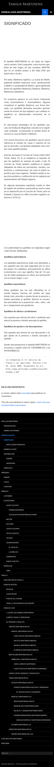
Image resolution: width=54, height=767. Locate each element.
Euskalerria (9, 501)
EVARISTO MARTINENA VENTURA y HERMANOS (31, 687)
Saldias (9, 538)
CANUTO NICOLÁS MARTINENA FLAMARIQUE (30, 669)
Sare (8, 571)
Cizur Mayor (11, 594)
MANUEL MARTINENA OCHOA (22, 631)
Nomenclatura (10, 449)
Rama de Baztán (10, 585)
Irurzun (9, 589)
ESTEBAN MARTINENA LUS (21, 725)
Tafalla (4, 575)
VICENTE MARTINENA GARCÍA (22, 683)
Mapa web (5, 743)
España (9, 459)
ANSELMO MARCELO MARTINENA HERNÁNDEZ (33, 720)
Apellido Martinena (9, 421)
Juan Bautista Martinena (11, 739)
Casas (6, 482)
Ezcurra (10, 524)
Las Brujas (13, 552)
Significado (9, 440)
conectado (26, 393)
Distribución (9, 454)
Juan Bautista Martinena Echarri (23, 515)
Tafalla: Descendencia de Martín (20, 603)
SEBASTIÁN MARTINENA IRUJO (20, 729)
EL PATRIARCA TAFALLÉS (15, 622)
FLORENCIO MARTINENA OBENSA (26, 650)
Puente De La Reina (14, 599)
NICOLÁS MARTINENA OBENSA (25, 641)
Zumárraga (11, 557)
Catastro (8, 487)
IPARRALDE (8, 566)
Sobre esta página (11, 431)
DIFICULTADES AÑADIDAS (15, 445)
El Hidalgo (13, 547)
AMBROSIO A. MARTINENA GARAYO (24, 659)
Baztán (9, 519)
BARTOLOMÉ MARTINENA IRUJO (20, 655)
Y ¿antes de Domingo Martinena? (20, 613)
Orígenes (5, 473)
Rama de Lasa (9, 608)
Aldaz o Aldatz (12, 505)
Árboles (4, 491)
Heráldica (8, 468)
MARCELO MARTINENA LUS (21, 697)
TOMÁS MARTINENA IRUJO (18, 678)
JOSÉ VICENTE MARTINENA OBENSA (27, 636)
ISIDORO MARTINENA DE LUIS (22, 734)
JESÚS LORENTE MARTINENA (25, 664)
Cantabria (8, 496)
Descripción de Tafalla (13, 580)
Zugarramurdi (12, 543)
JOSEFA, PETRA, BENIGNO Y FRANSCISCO (24, 673)
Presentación (10, 426)
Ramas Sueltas (12, 561)
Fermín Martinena (16, 510)
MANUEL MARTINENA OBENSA (25, 645)
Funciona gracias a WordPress (26, 764)
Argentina (10, 463)
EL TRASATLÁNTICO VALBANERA (28, 692)
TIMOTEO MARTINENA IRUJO (19, 627)
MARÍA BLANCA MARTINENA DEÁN (26, 706)
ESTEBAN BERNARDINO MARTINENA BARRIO (30, 715)
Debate (7, 477)
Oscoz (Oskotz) (12, 533)
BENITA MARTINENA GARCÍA (24, 701)
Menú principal (51, 12)
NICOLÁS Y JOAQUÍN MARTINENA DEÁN (28, 711)
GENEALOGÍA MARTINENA (16, 12)
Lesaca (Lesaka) (12, 529)
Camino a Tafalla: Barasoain (18, 617)
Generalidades (7, 435)
